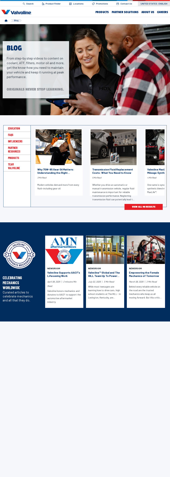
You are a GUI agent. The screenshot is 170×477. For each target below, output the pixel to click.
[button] (101, 12)
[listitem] (28, 3)
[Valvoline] (17, 12)
